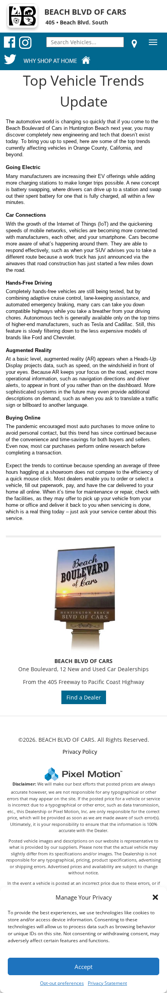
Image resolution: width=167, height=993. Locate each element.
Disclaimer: (24, 784)
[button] (155, 897)
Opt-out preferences (62, 983)
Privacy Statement (107, 983)
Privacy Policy (80, 751)
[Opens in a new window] (134, 43)
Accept (83, 967)
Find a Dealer (83, 697)
